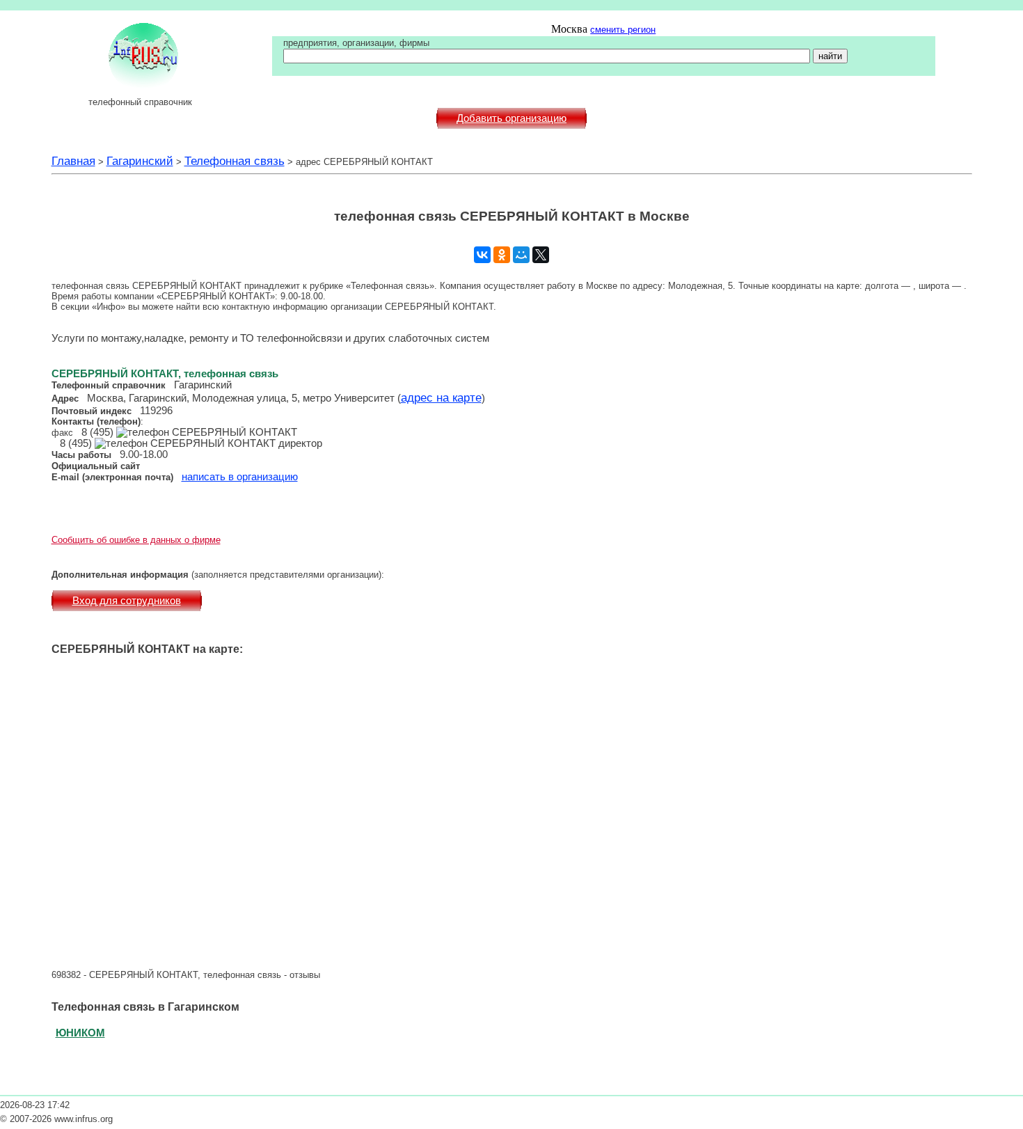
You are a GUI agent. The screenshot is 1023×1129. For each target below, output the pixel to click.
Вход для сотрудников (126, 600)
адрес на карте (441, 397)
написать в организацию (240, 476)
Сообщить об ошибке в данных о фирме (136, 540)
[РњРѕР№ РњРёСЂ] (521, 254)
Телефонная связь (234, 161)
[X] (540, 254)
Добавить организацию (511, 118)
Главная (73, 161)
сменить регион (623, 29)
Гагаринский (139, 161)
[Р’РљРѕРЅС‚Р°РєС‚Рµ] (482, 254)
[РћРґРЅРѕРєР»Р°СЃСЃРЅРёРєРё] (501, 254)
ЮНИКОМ (80, 1033)
